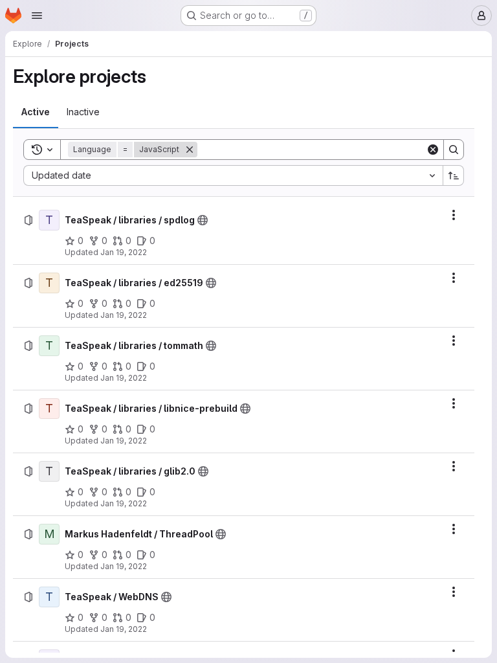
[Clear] (433, 149)
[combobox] (233, 175)
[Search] (453, 149)
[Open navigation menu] (37, 15)
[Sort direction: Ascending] (453, 175)
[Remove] (189, 149)
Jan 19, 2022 (123, 252)
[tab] (35, 112)
